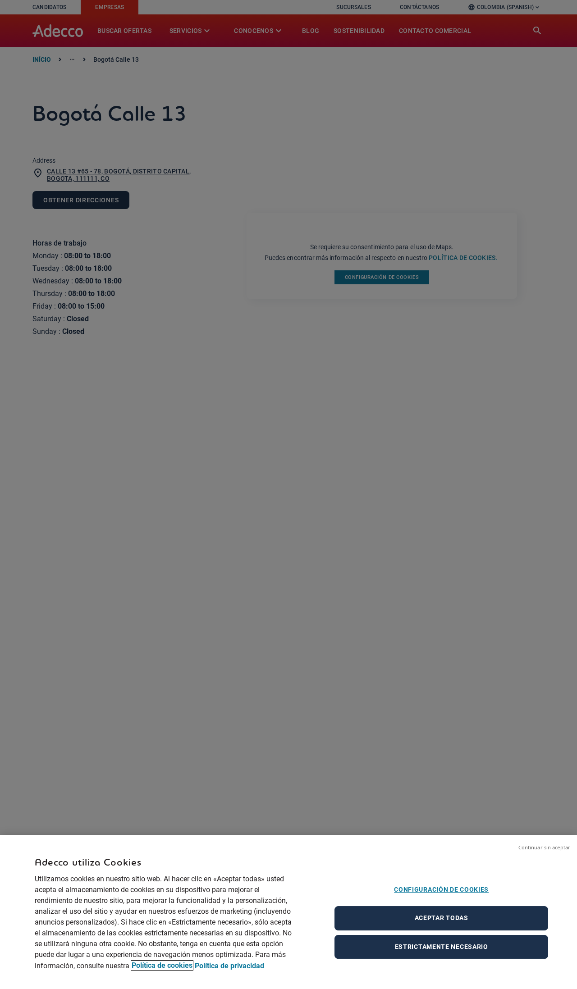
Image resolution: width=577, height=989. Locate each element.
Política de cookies (162, 965)
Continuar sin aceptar (544, 847)
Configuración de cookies (441, 889)
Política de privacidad (229, 965)
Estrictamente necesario (441, 946)
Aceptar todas (441, 917)
